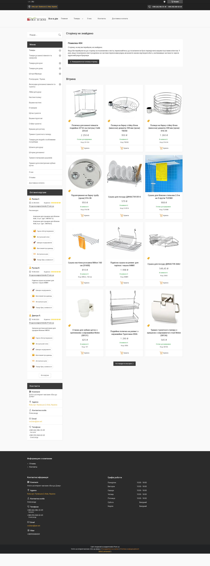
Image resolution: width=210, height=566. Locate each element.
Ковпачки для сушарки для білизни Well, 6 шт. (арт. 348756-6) (46, 222)
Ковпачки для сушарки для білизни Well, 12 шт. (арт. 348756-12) (46, 217)
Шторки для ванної (36, 152)
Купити (86, 148)
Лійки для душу (35, 92)
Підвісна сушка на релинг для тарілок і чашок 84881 (124, 264)
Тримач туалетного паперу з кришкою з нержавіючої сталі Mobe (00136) (164, 333)
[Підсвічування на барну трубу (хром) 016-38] (85, 173)
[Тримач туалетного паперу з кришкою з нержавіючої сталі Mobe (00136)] (164, 308)
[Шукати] (59, 35)
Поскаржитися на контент (110, 549)
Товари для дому (36, 68)
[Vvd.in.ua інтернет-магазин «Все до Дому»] (37, 18)
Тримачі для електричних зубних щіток (42, 164)
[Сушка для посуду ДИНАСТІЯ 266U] (164, 241)
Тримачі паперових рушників (40, 158)
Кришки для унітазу (37, 129)
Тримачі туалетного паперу (40, 134)
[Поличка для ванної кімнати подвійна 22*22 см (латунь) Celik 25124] (85, 103)
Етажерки (33, 108)
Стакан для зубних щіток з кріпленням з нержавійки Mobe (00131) (85, 333)
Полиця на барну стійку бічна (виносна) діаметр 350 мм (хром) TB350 (124, 128)
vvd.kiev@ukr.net (35, 421)
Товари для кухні (36, 63)
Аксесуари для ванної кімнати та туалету (42, 85)
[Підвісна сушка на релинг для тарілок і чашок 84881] (124, 241)
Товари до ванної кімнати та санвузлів (40, 57)
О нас (89, 19)
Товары (77, 19)
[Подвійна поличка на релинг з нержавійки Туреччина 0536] (124, 308)
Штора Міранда (35, 74)
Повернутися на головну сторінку (84, 62)
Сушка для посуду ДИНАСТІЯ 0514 (124, 197)
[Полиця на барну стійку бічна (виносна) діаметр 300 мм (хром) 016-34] (164, 103)
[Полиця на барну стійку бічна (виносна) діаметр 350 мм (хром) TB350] (124, 103)
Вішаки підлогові (35, 118)
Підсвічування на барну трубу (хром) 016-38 (85, 196)
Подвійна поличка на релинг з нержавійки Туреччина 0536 (124, 332)
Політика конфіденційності (129, 549)
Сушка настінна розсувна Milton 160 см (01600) (85, 264)
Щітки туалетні (35, 113)
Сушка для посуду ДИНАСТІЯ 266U (164, 264)
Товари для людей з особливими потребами (42, 141)
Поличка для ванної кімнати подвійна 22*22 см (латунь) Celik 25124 (85, 128)
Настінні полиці (35, 97)
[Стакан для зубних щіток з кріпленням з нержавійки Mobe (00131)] (85, 308)
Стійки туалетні (35, 124)
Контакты (102, 19)
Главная (64, 19)
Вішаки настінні (35, 103)
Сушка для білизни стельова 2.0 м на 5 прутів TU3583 (164, 196)
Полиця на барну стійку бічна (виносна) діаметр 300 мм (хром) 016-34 (163, 128)
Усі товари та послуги (123, 364)
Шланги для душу (36, 147)
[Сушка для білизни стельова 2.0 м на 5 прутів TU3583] (164, 173)
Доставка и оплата (120, 19)
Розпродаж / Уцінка (37, 79)
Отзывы (32, 177)
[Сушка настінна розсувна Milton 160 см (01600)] (85, 241)
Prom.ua (116, 547)
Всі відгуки (45, 375)
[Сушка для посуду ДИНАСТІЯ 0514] (124, 173)
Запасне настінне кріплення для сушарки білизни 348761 (44, 329)
